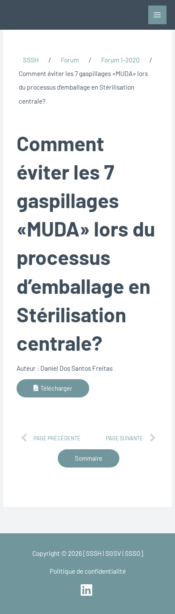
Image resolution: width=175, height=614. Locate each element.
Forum (70, 60)
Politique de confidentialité (88, 571)
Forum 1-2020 (120, 60)
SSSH (31, 60)
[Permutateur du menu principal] (157, 15)
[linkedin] (87, 590)
